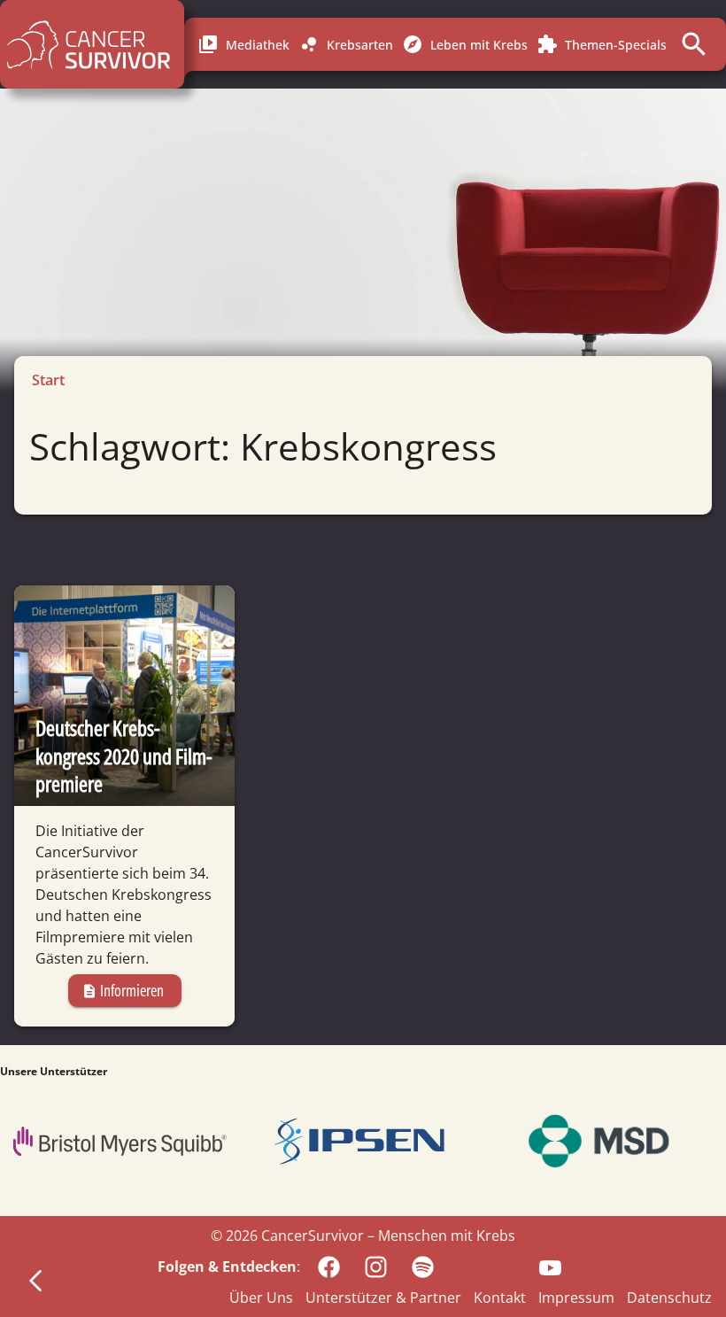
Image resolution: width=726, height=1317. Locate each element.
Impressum (576, 1297)
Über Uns (261, 1297)
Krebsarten (345, 44)
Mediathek (243, 44)
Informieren (122, 990)
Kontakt (500, 1297)
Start (48, 380)
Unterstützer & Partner (383, 1297)
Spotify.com (481, 1265)
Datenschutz (669, 1297)
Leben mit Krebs (465, 44)
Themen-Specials (602, 44)
